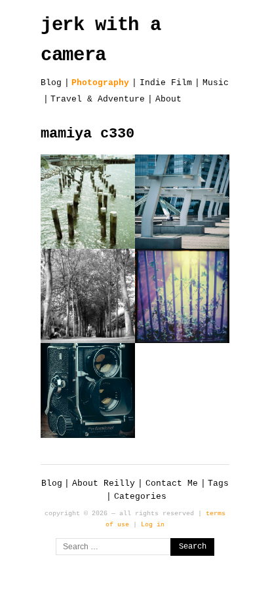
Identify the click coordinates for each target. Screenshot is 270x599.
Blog (51, 83)
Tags (218, 483)
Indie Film (166, 83)
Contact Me (171, 483)
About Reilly (103, 483)
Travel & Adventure (97, 99)
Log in (152, 524)
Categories (140, 496)
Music (215, 83)
